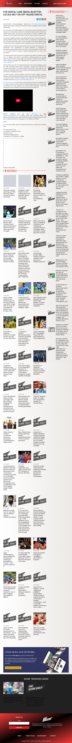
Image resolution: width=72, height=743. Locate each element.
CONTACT (45, 3)
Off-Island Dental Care (38, 24)
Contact (53, 736)
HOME (20, 3)
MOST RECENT (28, 3)
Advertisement (41, 736)
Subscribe (19, 727)
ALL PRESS (37, 3)
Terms (19, 736)
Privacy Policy (30, 736)
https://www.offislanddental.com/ (24, 79)
